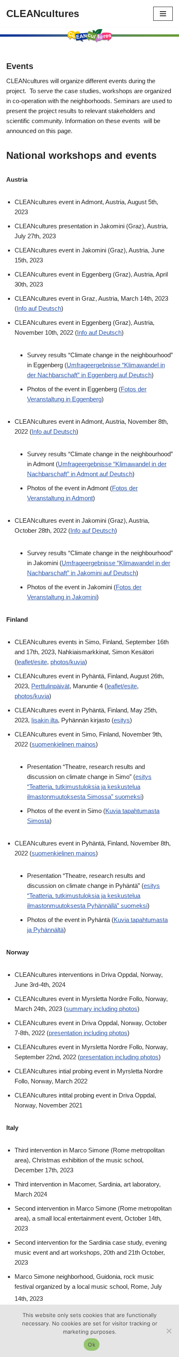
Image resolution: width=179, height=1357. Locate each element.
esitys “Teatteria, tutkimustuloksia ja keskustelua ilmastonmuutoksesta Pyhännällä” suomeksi (93, 895)
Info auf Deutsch (39, 308)
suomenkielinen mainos (64, 744)
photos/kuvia (67, 661)
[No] (168, 1331)
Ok (91, 1344)
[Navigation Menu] (163, 14)
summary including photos (101, 1008)
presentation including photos (88, 1032)
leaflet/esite (32, 661)
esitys (122, 720)
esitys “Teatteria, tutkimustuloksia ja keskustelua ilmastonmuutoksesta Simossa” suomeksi (89, 786)
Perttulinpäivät (50, 686)
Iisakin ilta (44, 720)
